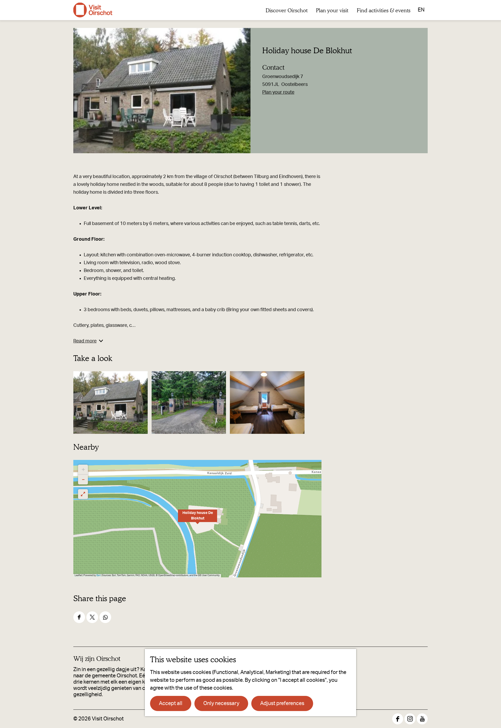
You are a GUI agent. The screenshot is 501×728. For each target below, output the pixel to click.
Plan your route (278, 92)
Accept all (170, 703)
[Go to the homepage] (92, 10)
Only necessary (221, 703)
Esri (98, 575)
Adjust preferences (282, 703)
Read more (85, 341)
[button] (197, 519)
